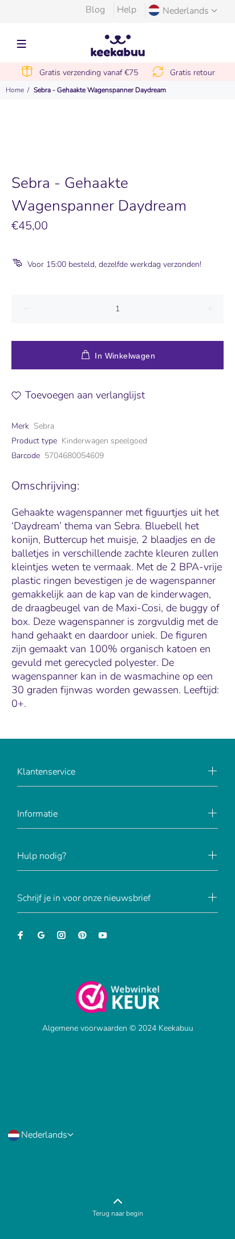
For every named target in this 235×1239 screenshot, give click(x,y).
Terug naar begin (117, 1213)
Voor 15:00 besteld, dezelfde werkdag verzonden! (114, 264)
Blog (95, 9)
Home (15, 89)
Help (126, 9)
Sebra (44, 426)
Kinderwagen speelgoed (104, 440)
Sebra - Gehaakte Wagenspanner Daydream (100, 89)
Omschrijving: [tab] (45, 485)
